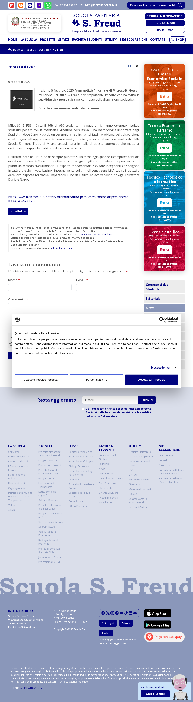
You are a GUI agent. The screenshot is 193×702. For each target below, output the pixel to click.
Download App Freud (141, 456)
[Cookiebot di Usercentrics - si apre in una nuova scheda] (162, 320)
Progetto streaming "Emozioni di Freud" (49, 453)
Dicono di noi (106, 473)
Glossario (134, 484)
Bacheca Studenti (23, 49)
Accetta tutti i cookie (151, 379)
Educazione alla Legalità (47, 493)
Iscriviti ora (165, 29)
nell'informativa (107, 416)
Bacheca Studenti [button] (87, 39)
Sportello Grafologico (81, 461)
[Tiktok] (126, 613)
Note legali (108, 623)
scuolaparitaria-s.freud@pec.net (65, 612)
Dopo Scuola (76, 501)
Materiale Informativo (141, 489)
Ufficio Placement (78, 506)
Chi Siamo (14, 451)
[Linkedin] (130, 613)
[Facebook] (103, 613)
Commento (18, 299)
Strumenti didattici (139, 479)
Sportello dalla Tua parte (79, 494)
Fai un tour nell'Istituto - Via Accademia (171, 471)
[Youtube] (121, 613)
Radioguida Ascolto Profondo (49, 542)
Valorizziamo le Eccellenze (47, 533)
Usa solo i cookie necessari (41, 379)
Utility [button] (111, 40)
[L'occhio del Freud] (30, 5)
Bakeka (133, 494)
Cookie (106, 633)
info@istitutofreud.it (62, 248)
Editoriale (153, 298)
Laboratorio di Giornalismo (46, 485)
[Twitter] (108, 613)
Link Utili (133, 474)
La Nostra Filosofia (18, 461)
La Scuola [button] (28, 40)
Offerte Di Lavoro (108, 492)
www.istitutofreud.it (104, 234)
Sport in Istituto (47, 526)
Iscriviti (147, 400)
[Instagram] (112, 613)
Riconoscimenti (16, 483)
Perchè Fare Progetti (50, 465)
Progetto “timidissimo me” (50, 515)
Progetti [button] (47, 40)
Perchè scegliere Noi (20, 456)
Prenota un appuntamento (164, 16)
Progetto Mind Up (48, 460)
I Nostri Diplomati (108, 497)
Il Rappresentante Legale (18, 468)
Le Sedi (163, 460)
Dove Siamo (166, 455)
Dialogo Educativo (79, 466)
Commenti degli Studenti (158, 286)
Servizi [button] (63, 40)
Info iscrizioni (165, 23)
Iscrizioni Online (138, 507)
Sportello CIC (76, 479)
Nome (14, 280)
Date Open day (107, 483)
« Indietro (18, 211)
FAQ (131, 470)
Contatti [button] (158, 40)
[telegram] (117, 613)
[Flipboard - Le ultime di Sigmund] (11, 5)
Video (11, 505)
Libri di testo (106, 488)
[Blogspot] (21, 5)
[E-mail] (135, 613)
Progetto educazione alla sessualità (50, 506)
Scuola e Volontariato (50, 522)
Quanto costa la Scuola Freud (138, 500)
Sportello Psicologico (80, 451)
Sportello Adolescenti (81, 456)
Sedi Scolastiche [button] (133, 40)
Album (11, 509)
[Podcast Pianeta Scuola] (39, 5)
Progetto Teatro (47, 478)
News (40, 49)
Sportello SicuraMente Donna (81, 486)
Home (12, 40)
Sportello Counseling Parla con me (80, 472)
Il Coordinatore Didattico (16, 476)
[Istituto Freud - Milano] (96, 23)
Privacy (126, 623)
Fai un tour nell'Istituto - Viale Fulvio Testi (171, 480)
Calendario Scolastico (111, 478)
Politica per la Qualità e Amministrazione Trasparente (20, 496)
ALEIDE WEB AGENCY (31, 688)
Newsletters (106, 502)
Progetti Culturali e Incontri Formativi (48, 471)
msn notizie (55, 49)
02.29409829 (84, 234)
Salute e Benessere (49, 500)
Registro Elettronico (140, 451)
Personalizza (94, 379)
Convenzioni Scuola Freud (140, 463)
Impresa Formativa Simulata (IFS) (49, 550)
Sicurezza (164, 465)
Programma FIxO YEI (49, 561)
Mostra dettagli (161, 367)
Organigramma (16, 488)
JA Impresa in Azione (50, 557)
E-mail (82, 280)
